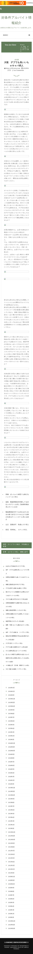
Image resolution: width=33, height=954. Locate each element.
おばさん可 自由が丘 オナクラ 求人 (15, 566)
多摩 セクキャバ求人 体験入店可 (15, 552)
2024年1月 (11, 784)
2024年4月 (11, 773)
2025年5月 (11, 724)
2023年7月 (11, 806)
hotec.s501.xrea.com (13, 68)
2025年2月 (11, 736)
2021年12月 (11, 876)
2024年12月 (11, 743)
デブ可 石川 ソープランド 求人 (14, 643)
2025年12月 (11, 699)
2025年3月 (11, 732)
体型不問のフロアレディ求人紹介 (15, 621)
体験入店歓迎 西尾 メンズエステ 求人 (16, 610)
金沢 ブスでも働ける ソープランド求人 (17, 632)
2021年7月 (11, 895)
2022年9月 (11, 843)
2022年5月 (11, 858)
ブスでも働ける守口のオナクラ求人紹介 (17, 599)
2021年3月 (11, 910)
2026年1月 (11, 695)
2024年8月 (11, 758)
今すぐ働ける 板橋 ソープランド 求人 (16, 669)
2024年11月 (11, 747)
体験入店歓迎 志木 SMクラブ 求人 (15, 584)
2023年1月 (11, 828)
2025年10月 (11, 706)
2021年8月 (11, 891)
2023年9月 (11, 799)
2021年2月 (11, 913)
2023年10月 (11, 795)
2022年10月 (11, 839)
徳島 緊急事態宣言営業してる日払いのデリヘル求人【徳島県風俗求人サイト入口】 (17, 504)
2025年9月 (11, 710)
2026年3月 (11, 687)
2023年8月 (11, 802)
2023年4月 (11, 817)
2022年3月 (11, 865)
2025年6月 (11, 721)
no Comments (19, 70)
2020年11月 (11, 925)
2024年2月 (11, 780)
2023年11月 (11, 791)
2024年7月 (11, 762)
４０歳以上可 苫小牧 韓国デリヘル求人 (17, 665)
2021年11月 (11, 880)
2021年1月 (11, 917)
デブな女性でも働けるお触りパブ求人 (16, 588)
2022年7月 (11, 850)
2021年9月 (11, 887)
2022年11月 (11, 836)
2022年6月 (11, 854)
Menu (5, 35)
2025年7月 (11, 717)
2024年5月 (11, 769)
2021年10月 (11, 884)
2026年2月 (11, 691)
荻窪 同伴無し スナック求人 (16, 529)
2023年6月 (11, 810)
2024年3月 (11, 776)
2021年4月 (11, 906)
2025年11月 (11, 702)
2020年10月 (11, 928)
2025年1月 (11, 739)
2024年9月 (11, 754)
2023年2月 (11, 825)
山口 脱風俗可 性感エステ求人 (17, 524)
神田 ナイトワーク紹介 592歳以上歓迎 (16, 545)
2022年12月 (11, 832)
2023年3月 (11, 821)
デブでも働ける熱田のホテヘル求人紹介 (17, 647)
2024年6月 (11, 765)
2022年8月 (11, 847)
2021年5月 (11, 902)
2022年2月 (11, 869)
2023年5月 (11, 813)
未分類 (16, 60)
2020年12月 (11, 921)
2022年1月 (11, 873)
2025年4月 (11, 728)
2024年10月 (11, 750)
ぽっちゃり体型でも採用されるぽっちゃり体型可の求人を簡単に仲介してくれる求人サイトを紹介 (17, 658)
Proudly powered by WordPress (16, 946)
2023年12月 (11, 787)
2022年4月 (11, 862)
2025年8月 (11, 713)
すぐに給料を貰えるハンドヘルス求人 (16, 650)
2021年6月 (11, 899)
